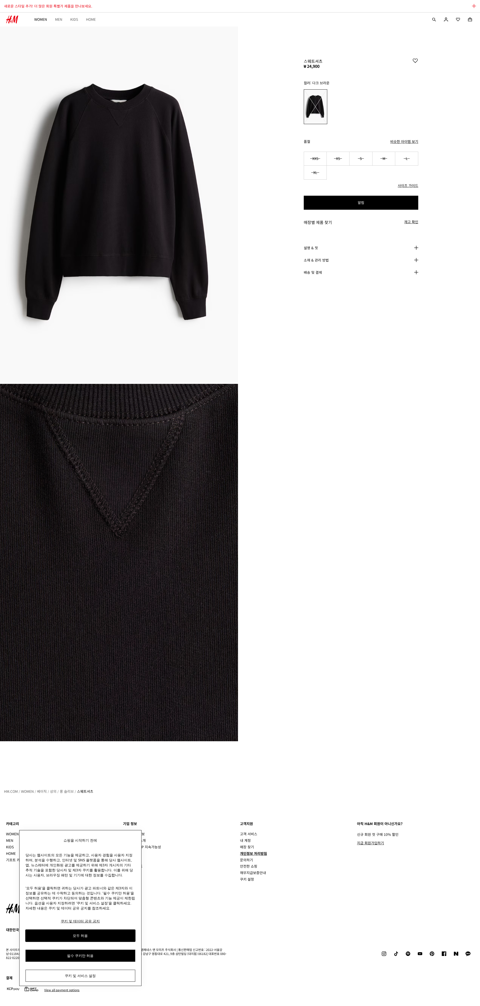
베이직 (42, 791)
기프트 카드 (14, 859)
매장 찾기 (247, 846)
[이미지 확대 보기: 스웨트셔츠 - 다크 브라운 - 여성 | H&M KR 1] (119, 205)
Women (40, 19)
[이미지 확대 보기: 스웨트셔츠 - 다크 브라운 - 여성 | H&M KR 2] (119, 562)
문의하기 (246, 859)
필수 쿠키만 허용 (80, 955)
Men (58, 19)
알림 (361, 202)
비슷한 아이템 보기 (404, 141)
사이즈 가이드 (408, 185)
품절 (307, 141)
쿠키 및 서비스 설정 (80, 975)
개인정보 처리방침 (253, 853)
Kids (74, 19)
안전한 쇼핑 (248, 866)
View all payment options (62, 990)
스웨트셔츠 (85, 791)
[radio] (315, 106)
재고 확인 (411, 222)
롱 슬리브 (67, 791)
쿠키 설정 (247, 879)
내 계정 (245, 840)
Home (91, 19)
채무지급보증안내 (253, 872)
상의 (53, 791)
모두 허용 (80, 935)
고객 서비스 (248, 833)
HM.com (11, 791)
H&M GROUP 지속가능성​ (142, 846)
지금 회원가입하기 (370, 842)
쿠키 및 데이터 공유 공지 (80, 921)
